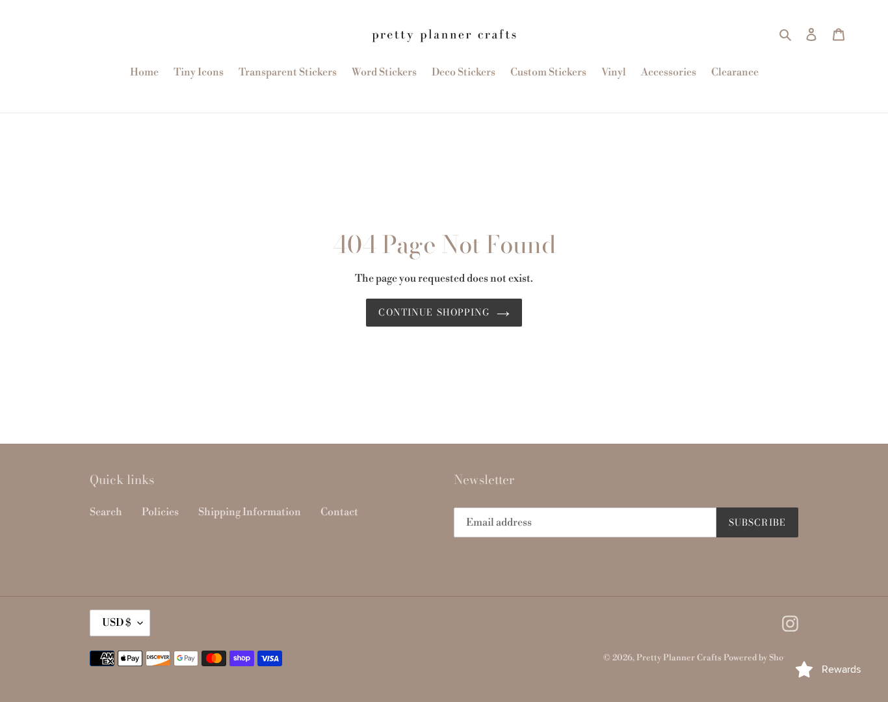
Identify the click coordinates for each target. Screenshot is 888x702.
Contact (339, 512)
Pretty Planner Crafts (679, 658)
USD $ (116, 622)
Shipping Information (249, 512)
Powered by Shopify (761, 658)
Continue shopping (434, 312)
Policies (160, 512)
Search (106, 512)
